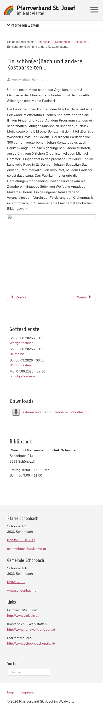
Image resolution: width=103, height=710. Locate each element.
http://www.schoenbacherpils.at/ (31, 643)
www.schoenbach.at (22, 590)
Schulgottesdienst (23, 376)
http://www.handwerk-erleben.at (31, 629)
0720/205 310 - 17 (21, 540)
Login (11, 692)
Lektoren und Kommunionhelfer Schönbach (53, 412)
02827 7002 (16, 582)
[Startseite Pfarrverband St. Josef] (40, 10)
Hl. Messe (17, 354)
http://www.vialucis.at (23, 615)
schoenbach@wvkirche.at (26, 549)
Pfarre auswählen (24, 25)
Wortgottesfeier (21, 343)
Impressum (29, 692)
